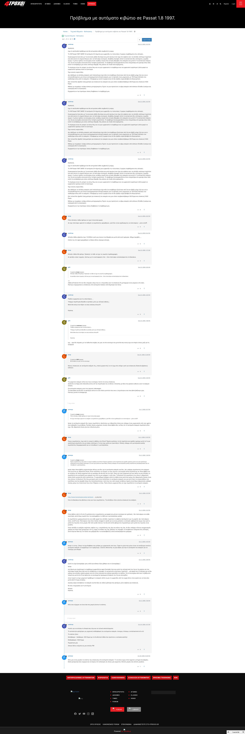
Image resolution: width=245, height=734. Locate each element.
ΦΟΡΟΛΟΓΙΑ (103, 678)
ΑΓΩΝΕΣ (134, 692)
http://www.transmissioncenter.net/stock (80, 497)
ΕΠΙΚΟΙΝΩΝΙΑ (126, 724)
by (118, 731)
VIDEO (133, 698)
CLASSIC (134, 695)
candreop (70, 44)
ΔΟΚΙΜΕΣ (116, 695)
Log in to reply (147, 39)
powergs (70, 409)
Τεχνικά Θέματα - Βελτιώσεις (74, 36)
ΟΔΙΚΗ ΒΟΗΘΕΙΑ (118, 678)
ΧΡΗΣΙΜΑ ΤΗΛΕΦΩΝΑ (162, 678)
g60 (69, 267)
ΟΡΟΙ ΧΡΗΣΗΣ (95, 724)
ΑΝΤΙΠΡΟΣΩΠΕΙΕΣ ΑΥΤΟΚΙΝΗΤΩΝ (80, 678)
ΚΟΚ (176, 678)
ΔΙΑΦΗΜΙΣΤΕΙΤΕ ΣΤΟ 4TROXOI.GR (146, 724)
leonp (69, 216)
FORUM (115, 701)
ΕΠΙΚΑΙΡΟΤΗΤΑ (118, 692)
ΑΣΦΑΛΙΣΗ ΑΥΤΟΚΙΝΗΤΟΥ (138, 678)
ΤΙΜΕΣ (115, 698)
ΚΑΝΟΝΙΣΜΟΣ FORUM (111, 724)
